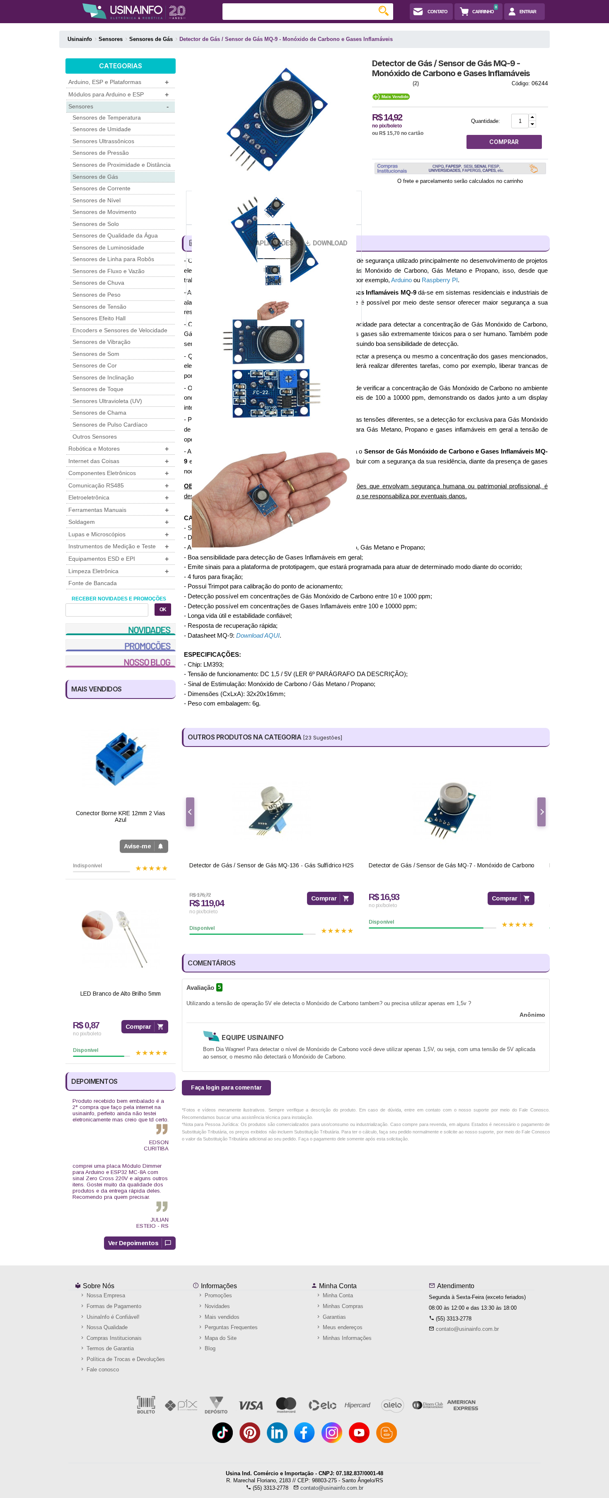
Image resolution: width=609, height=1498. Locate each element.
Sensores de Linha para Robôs (113, 259)
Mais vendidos (221, 1317)
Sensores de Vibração (101, 341)
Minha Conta (337, 1285)
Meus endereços (341, 1327)
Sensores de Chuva (98, 282)
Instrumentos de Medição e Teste (118, 546)
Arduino (401, 279)
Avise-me (137, 846)
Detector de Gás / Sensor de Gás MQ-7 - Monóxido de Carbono (451, 865)
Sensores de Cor (94, 365)
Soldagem (118, 522)
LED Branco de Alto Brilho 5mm (120, 993)
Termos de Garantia (109, 1348)
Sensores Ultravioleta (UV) (107, 401)
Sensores (118, 106)
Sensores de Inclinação (103, 377)
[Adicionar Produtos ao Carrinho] (532, 117)
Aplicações (274, 243)
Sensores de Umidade (101, 129)
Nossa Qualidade (106, 1327)
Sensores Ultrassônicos (103, 141)
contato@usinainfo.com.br (467, 1329)
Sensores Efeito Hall (99, 318)
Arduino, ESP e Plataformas (118, 82)
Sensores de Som (95, 353)
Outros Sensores (94, 436)
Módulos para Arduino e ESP (118, 94)
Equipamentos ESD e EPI (118, 558)
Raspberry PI (440, 279)
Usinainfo (80, 39)
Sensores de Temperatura (106, 117)
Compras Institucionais (113, 1338)
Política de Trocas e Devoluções (125, 1359)
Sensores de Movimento (104, 212)
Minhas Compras (342, 1306)
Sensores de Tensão (99, 306)
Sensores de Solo (95, 224)
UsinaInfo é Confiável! (112, 1317)
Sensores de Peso (96, 294)
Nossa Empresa (105, 1295)
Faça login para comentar (226, 1087)
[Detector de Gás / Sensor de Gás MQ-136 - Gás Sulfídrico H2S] (271, 811)
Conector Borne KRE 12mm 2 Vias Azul (120, 816)
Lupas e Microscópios (118, 534)
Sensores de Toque (97, 389)
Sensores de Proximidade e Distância (121, 164)
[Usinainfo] (134, 11)
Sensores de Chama (99, 412)
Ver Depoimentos (133, 1242)
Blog (209, 1348)
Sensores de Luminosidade (108, 247)
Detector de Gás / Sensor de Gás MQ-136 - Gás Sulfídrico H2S (271, 865)
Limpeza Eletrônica (118, 571)
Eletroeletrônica (118, 497)
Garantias (333, 1317)
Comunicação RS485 (118, 485)
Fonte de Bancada (92, 583)
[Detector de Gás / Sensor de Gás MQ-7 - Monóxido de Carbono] (451, 811)
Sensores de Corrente (101, 188)
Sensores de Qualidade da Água (115, 235)
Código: (521, 83)
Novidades (216, 1306)
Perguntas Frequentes (230, 1327)
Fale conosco (102, 1369)
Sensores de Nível (96, 200)
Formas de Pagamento (113, 1306)
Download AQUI (258, 635)
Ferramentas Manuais (118, 510)
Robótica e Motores (118, 448)
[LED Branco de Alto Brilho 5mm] (120, 939)
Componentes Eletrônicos (118, 473)
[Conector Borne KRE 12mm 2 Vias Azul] (120, 759)
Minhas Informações (346, 1338)
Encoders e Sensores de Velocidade (119, 330)
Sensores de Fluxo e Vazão (108, 271)
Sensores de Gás (95, 176)
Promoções (217, 1295)
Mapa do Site (220, 1338)
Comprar (138, 1026)
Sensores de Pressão (100, 152)
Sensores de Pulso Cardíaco (109, 424)
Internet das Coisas (118, 461)
